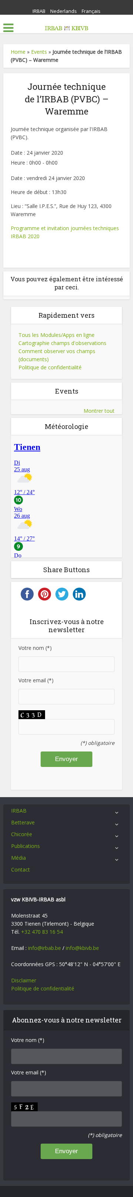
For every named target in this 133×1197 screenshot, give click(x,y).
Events (39, 51)
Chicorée (21, 834)
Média (18, 857)
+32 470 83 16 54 (42, 931)
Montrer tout (99, 410)
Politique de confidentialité (50, 367)
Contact (20, 869)
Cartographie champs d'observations (62, 342)
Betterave (23, 822)
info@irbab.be (44, 947)
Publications (25, 845)
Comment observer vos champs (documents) (56, 355)
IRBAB (39, 11)
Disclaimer (23, 980)
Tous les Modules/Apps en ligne (56, 334)
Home (18, 51)
